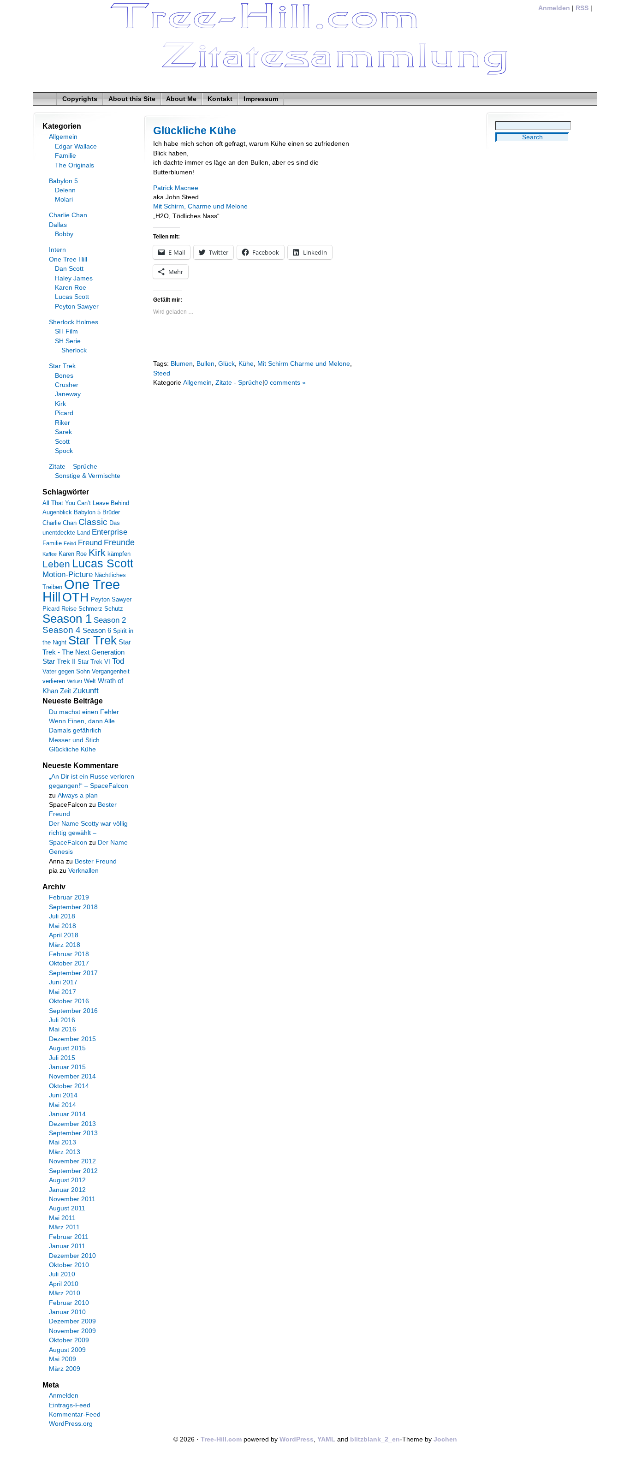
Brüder (111, 512)
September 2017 (73, 973)
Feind (70, 543)
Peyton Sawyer (77, 306)
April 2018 (63, 935)
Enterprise (109, 532)
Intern (57, 249)
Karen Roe (70, 287)
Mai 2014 (62, 1105)
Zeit (65, 691)
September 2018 (73, 907)
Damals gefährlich (75, 730)
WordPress (296, 1439)
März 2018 (64, 944)
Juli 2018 (62, 916)
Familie (65, 155)
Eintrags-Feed (69, 1405)
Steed (161, 373)
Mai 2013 (62, 1142)
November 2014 (72, 1076)
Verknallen (83, 870)
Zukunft (86, 690)
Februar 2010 (69, 1302)
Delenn (65, 190)
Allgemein (197, 382)
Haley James (74, 278)
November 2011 (72, 1199)
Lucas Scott (72, 296)
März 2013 (64, 1152)
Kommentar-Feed (75, 1414)
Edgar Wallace (76, 146)
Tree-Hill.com (221, 1439)
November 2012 (72, 1161)
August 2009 (67, 1349)
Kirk (60, 403)
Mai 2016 (62, 1029)
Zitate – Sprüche (73, 466)
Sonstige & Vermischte (87, 475)
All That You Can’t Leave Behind (85, 503)
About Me (181, 98)
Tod (118, 661)
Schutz (113, 608)
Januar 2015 (67, 1067)
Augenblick (57, 512)
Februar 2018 (69, 954)
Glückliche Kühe (194, 131)
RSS (582, 8)
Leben (56, 564)
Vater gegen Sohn (66, 671)
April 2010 (63, 1283)
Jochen (445, 1439)
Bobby (64, 234)
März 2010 (64, 1293)
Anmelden (554, 8)
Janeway (68, 394)
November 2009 (72, 1331)
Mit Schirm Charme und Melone (303, 363)
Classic (92, 522)
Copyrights (79, 98)
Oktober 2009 (69, 1340)
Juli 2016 (62, 1020)
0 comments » (285, 382)
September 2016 (73, 1010)
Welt (90, 681)
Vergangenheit (111, 671)
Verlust (74, 681)
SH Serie (68, 341)
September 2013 (73, 1133)
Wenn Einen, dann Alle (82, 721)
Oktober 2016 (69, 1001)
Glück (226, 363)
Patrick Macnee (175, 188)
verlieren (53, 681)
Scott (62, 441)
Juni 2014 (63, 1095)
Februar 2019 (69, 897)
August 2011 (67, 1208)
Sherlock (74, 350)
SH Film (66, 331)
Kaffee (49, 554)
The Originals (74, 165)
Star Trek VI (93, 661)
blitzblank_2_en (375, 1439)
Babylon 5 (63, 181)
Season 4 (61, 630)
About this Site (131, 98)
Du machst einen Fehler (84, 712)
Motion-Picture (67, 574)
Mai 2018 (62, 926)
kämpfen (119, 553)
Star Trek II (59, 661)
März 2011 (64, 1227)
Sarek (63, 432)
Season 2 (110, 620)
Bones (64, 375)
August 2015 (67, 1048)
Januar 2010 (67, 1312)
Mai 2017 (62, 992)
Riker (62, 422)
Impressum (261, 98)
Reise (69, 608)
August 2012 (67, 1180)
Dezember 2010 (72, 1255)
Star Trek (62, 366)
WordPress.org (71, 1423)
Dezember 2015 (72, 1039)
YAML (326, 1439)
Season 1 (67, 618)
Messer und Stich (74, 740)
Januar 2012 (67, 1189)
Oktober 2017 (69, 963)
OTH (75, 597)
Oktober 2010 (69, 1265)
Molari (64, 199)
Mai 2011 (62, 1218)
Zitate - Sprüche (238, 382)
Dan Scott (69, 268)
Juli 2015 (62, 1057)
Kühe (246, 363)
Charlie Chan (68, 215)
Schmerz (90, 608)
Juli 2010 (62, 1274)
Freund (90, 542)
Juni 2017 (63, 982)
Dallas (58, 224)
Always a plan (78, 795)
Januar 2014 (67, 1114)
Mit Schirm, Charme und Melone (200, 206)
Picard (64, 413)
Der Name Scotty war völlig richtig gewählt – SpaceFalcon (88, 833)
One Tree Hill (68, 259)
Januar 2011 (67, 1246)
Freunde (119, 542)
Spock (64, 450)
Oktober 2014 (69, 1086)
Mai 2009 (62, 1359)
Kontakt (220, 98)
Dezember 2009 (72, 1321)
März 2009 (64, 1368)
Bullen (205, 363)
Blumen (182, 363)
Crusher (66, 384)
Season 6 (97, 630)
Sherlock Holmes (73, 322)
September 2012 (73, 1170)
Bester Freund (96, 861)
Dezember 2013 (72, 1123)
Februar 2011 (69, 1236)
